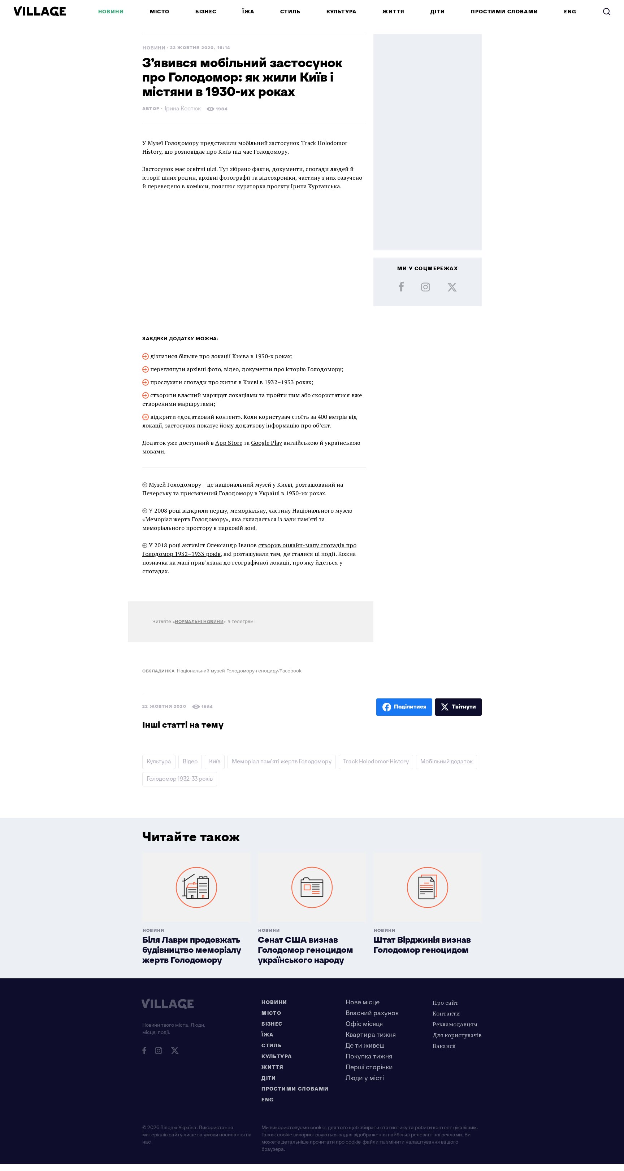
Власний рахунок (372, 1013)
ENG (570, 12)
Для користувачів (457, 1035)
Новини (111, 12)
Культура (341, 12)
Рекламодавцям (455, 1024)
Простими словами (504, 12)
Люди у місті (365, 1078)
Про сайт (445, 1002)
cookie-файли (362, 1142)
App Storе (228, 443)
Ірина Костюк (183, 109)
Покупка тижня (369, 1056)
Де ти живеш (365, 1045)
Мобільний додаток (446, 761)
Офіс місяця (364, 1024)
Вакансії (444, 1046)
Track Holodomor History (376, 761)
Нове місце (363, 1002)
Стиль (290, 12)
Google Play (266, 443)
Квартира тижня (371, 1035)
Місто (160, 12)
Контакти (446, 1013)
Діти (437, 12)
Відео (190, 761)
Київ (214, 761)
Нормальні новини (199, 621)
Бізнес (205, 12)
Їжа (248, 12)
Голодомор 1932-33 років (180, 779)
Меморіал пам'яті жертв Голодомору (282, 761)
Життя (393, 12)
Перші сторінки (369, 1067)
